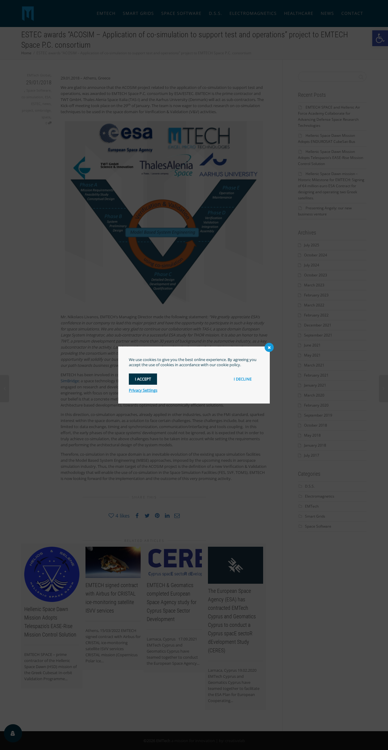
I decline (243, 379)
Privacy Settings (143, 390)
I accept (143, 379)
